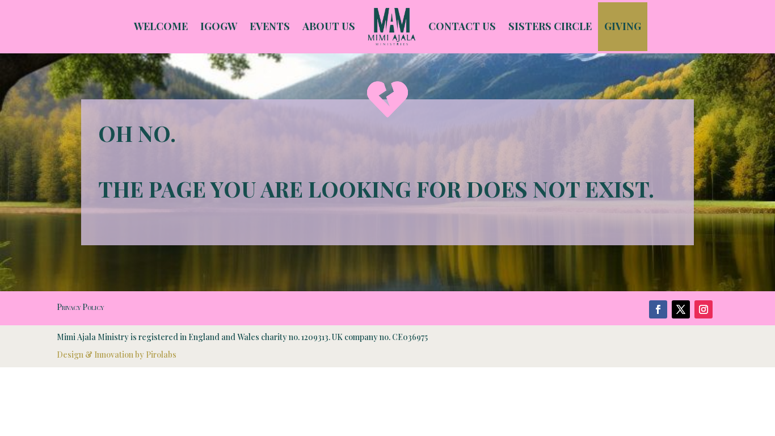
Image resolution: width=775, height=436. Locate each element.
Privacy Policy (80, 306)
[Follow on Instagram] (703, 309)
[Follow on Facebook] (658, 309)
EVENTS (270, 26)
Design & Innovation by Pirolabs (116, 354)
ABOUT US (328, 26)
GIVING (622, 26)
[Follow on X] (681, 309)
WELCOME (161, 26)
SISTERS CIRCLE (550, 26)
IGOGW (218, 26)
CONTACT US (462, 26)
